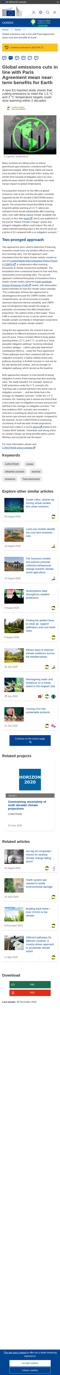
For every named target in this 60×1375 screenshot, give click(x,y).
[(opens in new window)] (12, 11)
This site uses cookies (15, 1352)
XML (32, 984)
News (18, 29)
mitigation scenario (14, 471)
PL (36, 58)
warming (36, 471)
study (27, 218)
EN (10, 58)
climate (29, 464)
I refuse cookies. (30, 1370)
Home (5, 29)
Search (47, 12)
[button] (40, 12)
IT (30, 58)
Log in (33, 12)
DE (4, 58)
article (37, 427)
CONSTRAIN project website (18, 448)
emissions (10, 479)
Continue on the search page (30, 738)
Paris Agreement (31, 479)
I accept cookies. (30, 1363)
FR (23, 58)
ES (17, 58)
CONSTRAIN (12, 464)
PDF (32, 993)
